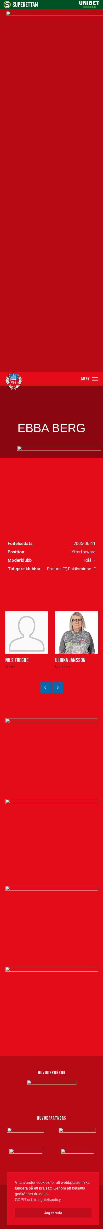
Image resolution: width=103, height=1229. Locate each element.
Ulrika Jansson (70, 660)
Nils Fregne (17, 660)
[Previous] (45, 687)
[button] (89, 379)
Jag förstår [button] (53, 1213)
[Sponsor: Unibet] (89, 7)
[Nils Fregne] (26, 632)
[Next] (57, 687)
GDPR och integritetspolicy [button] (38, 1200)
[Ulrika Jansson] (76, 632)
